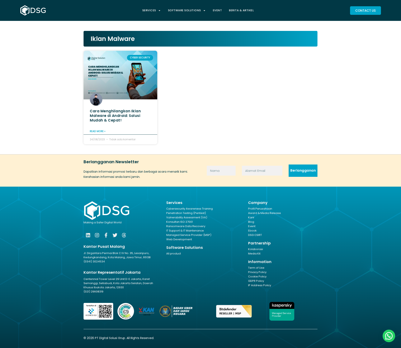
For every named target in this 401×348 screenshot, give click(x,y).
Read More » (97, 131)
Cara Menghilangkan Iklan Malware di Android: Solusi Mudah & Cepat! (115, 116)
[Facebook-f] (106, 235)
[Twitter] (115, 235)
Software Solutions (184, 10)
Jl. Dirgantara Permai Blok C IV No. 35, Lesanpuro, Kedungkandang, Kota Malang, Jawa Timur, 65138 (117, 255)
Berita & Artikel (241, 10)
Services (149, 10)
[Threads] (124, 235)
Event (217, 10)
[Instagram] (97, 235)
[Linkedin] (88, 235)
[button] (389, 336)
